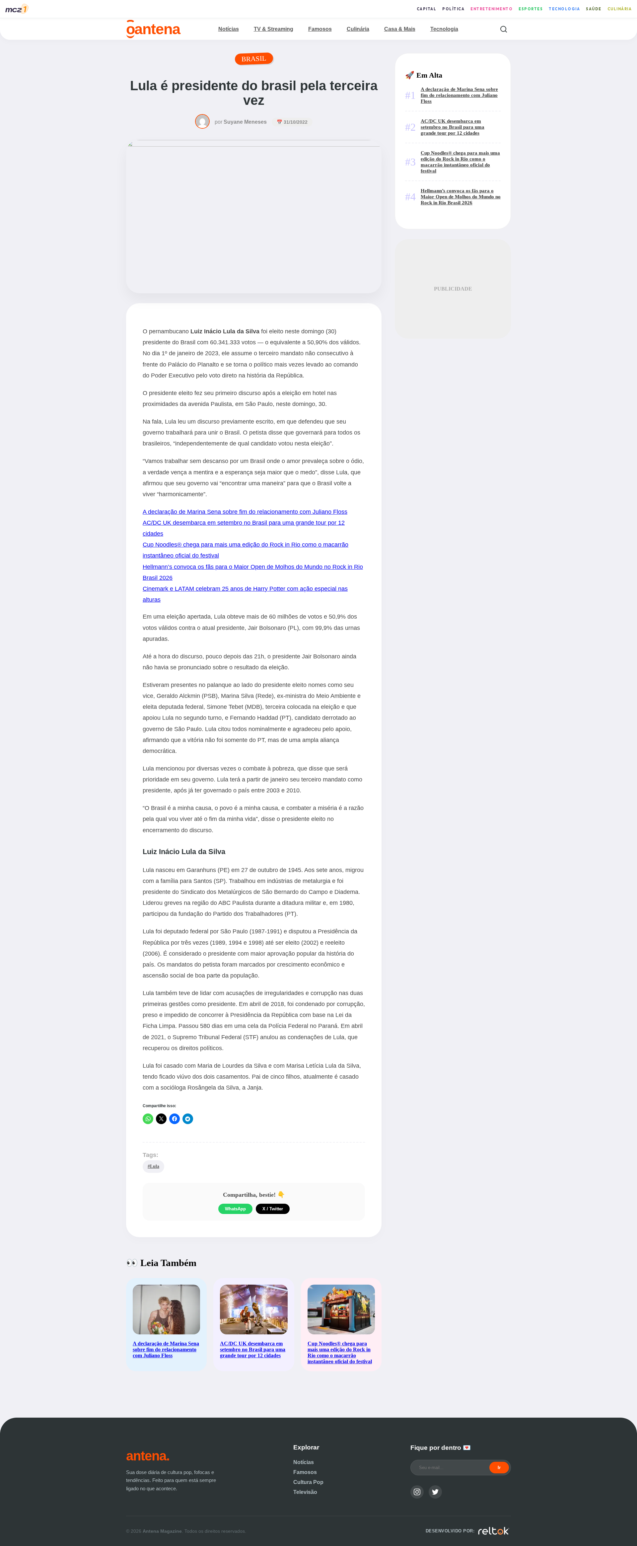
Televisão (305, 1492)
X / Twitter (272, 1208)
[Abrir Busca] (503, 29)
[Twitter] (435, 1492)
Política (453, 9)
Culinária (619, 9)
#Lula (153, 1166)
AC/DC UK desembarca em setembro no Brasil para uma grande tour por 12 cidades (452, 127)
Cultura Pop (308, 1482)
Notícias (228, 29)
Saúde (594, 9)
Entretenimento (491, 9)
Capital (427, 9)
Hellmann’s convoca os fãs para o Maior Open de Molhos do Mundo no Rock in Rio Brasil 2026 (461, 196)
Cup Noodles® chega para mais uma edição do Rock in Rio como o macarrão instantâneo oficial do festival (460, 161)
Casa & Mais (399, 29)
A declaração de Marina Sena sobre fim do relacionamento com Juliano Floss (245, 511)
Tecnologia (564, 9)
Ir (499, 1467)
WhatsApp (235, 1208)
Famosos (320, 29)
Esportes (531, 9)
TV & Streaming (273, 29)
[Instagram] (417, 1492)
